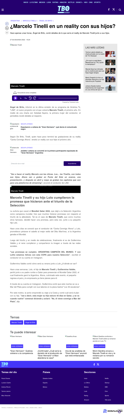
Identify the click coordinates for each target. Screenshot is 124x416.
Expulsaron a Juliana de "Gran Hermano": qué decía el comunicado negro (49, 128)
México (45, 387)
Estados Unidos (47, 378)
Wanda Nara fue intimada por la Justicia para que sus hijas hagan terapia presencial (94, 72)
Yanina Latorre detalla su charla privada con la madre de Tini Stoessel (95, 54)
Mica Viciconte (5, 395)
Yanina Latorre (5, 391)
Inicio (26, 2)
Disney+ (79, 2)
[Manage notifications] (119, 411)
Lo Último (34, 2)
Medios (42, 2)
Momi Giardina (99, 346)
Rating (55, 2)
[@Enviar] (7, 32)
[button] (72, 163)
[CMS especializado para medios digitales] (108, 411)
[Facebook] (7, 23)
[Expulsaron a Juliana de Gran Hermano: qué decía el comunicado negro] (15, 126)
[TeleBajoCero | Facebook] (109, 9)
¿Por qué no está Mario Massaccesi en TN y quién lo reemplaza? (94, 62)
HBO (85, 2)
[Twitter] (7, 28)
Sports (97, 2)
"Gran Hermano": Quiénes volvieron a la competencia (21, 351)
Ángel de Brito (30, 322)
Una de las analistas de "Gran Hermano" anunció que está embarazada (76, 353)
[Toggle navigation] (2, 10)
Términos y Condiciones (7, 407)
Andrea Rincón (6, 387)
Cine (91, 2)
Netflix (71, 2)
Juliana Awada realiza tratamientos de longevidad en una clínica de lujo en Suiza (94, 89)
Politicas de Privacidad (19, 407)
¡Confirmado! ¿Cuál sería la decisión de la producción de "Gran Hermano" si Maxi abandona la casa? (50, 354)
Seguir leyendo (27, 124)
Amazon (63, 2)
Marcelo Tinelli (17, 322)
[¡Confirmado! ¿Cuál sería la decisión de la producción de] (50, 342)
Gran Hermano (17, 346)
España (45, 383)
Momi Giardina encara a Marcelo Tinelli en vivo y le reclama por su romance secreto (104, 354)
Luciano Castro (6, 383)
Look (49, 2)
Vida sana (108, 400)
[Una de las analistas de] (77, 342)
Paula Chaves (5, 378)
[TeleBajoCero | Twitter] (113, 9)
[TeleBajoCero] (31, 364)
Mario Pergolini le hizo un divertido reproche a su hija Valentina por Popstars (94, 79)
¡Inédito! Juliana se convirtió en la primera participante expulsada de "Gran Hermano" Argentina (49, 151)
